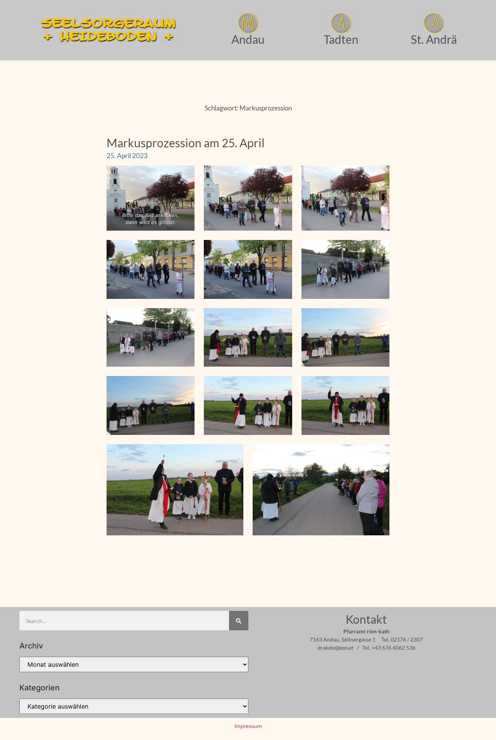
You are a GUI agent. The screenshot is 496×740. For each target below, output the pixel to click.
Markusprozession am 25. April (186, 143)
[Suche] (238, 620)
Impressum (248, 726)
